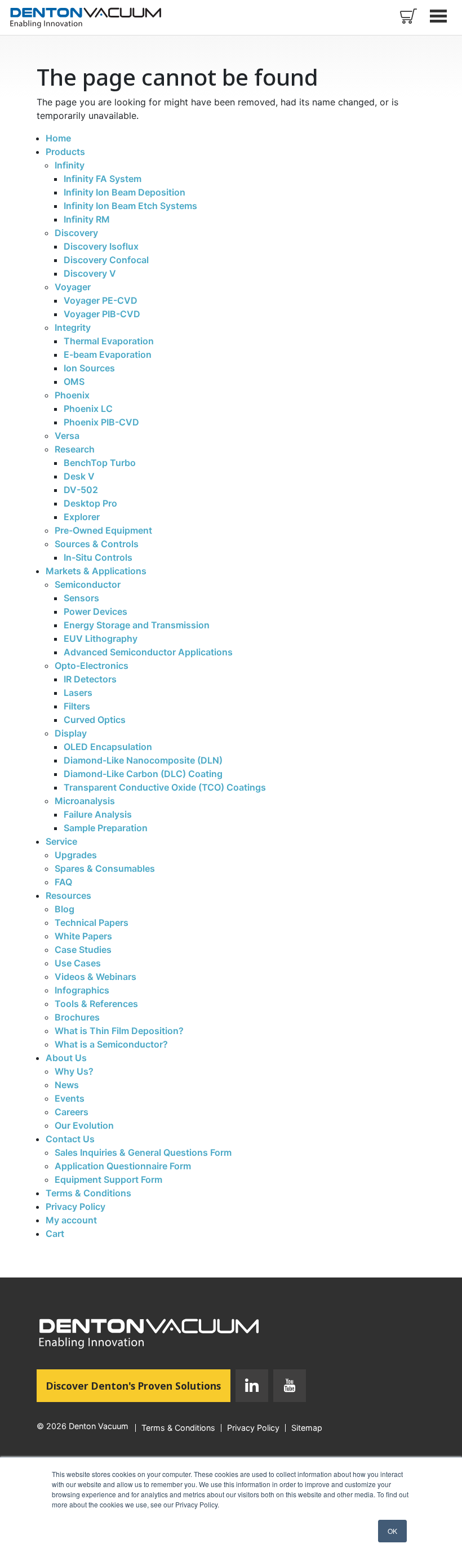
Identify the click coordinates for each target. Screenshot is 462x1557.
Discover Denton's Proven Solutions (138, 1385)
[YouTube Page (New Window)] (287, 1388)
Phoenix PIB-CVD (101, 422)
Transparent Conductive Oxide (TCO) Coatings (165, 787)
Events (70, 1098)
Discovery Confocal (106, 259)
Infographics (82, 990)
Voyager (73, 286)
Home (58, 138)
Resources (68, 895)
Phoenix (72, 395)
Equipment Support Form (108, 1179)
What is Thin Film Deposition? (119, 1030)
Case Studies (83, 949)
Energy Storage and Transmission (137, 625)
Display (71, 733)
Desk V (79, 476)
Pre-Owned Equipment (103, 530)
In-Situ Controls (98, 557)
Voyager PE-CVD (100, 300)
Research (75, 449)
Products (65, 151)
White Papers (83, 936)
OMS (74, 381)
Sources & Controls (97, 543)
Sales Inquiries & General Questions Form (143, 1152)
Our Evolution (84, 1125)
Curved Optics (95, 719)
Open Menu (439, 16)
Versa (67, 435)
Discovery (76, 232)
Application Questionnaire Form (123, 1166)
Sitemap (306, 1428)
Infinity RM (87, 219)
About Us (66, 1057)
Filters (77, 706)
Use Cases (78, 963)
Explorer (82, 516)
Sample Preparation (106, 827)
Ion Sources (89, 368)
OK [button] (392, 1531)
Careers (71, 1111)
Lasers (78, 692)
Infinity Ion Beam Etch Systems (130, 205)
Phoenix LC (88, 408)
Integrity (73, 327)
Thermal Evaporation (109, 341)
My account (71, 1220)
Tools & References (96, 1003)
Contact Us (70, 1139)
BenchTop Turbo (100, 462)
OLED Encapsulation (108, 746)
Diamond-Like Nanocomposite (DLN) (143, 760)
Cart (55, 1233)
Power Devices (95, 611)
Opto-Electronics (91, 665)
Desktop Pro (90, 503)
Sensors (81, 598)
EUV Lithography (100, 638)
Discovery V (90, 273)
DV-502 (81, 489)
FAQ (63, 882)
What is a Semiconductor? (111, 1044)
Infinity (70, 165)
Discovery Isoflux (101, 246)
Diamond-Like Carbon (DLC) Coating (143, 773)
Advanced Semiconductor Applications (148, 652)
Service (61, 841)
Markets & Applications (96, 570)
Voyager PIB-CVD (102, 314)
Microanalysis (85, 800)
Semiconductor (88, 584)
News (67, 1084)
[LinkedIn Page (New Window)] (252, 1388)
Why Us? (74, 1071)
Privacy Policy (75, 1206)
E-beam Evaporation (108, 354)
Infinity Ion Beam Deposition (124, 192)
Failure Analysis (98, 814)
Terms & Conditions (88, 1193)
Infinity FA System (102, 178)
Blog (64, 909)
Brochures (77, 1017)
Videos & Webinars (95, 976)
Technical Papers (91, 922)
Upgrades (76, 854)
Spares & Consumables (105, 868)
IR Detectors (90, 679)
